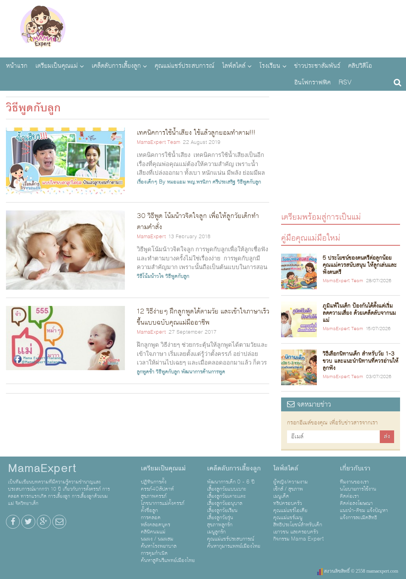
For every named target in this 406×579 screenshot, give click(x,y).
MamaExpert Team (158, 142)
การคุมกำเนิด (154, 553)
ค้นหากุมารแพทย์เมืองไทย (233, 546)
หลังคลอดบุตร (155, 524)
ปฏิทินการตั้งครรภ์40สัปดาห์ (157, 485)
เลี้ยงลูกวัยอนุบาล (224, 503)
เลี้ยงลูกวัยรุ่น (220, 517)
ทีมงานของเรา (354, 481)
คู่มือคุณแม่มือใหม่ (310, 237)
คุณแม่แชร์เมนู (288, 517)
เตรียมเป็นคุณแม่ (56, 66)
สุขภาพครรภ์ (154, 496)
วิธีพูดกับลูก (249, 182)
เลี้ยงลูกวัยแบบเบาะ (226, 489)
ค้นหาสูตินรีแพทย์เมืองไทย (168, 560)
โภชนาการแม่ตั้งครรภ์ (162, 503)
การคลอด (151, 517)
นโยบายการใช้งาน (358, 489)
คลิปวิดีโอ (360, 66)
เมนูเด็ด (281, 496)
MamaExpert (42, 28)
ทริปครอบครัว (287, 503)
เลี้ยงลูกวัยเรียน (222, 510)
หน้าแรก (16, 66)
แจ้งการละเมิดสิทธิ (358, 517)
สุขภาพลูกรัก (219, 524)
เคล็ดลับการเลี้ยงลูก (116, 66)
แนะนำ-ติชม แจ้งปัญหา (364, 510)
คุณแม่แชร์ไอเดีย (290, 510)
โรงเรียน (269, 66)
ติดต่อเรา (349, 496)
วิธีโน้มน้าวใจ (150, 276)
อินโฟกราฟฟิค (312, 82)
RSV (345, 82)
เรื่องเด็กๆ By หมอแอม (161, 182)
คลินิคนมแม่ (153, 531)
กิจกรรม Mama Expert (298, 539)
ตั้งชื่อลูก (149, 510)
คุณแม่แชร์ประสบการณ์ (184, 66)
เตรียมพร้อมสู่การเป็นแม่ (321, 216)
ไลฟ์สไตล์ (233, 66)
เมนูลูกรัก (216, 531)
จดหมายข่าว (313, 404)
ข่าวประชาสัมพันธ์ (317, 66)
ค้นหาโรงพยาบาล (158, 546)
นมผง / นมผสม (157, 539)
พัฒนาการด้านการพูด (203, 371)
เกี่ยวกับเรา (355, 468)
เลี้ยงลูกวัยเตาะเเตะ (226, 496)
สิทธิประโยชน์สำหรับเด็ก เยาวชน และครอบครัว (297, 528)
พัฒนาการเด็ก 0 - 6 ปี (231, 481)
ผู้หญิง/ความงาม (290, 481)
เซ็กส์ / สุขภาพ (288, 489)
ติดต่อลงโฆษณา (356, 503)
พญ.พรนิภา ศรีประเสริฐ (211, 182)
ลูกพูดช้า (145, 371)
